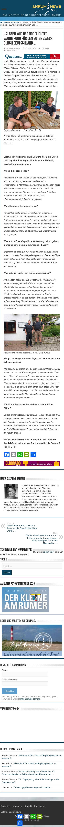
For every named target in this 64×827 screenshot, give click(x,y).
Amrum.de (17, 806)
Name (5, 670)
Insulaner (15, 22)
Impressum (39, 806)
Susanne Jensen (13, 48)
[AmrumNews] (32, 8)
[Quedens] (32, 56)
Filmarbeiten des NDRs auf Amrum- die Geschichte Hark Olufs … (22, 527)
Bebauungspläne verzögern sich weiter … (33, 787)
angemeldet (48, 552)
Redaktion (5, 806)
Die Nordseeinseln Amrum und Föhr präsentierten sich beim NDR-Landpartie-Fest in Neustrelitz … (41, 538)
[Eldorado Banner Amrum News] (32, 463)
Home (5, 22)
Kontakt (28, 806)
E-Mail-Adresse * (10, 679)
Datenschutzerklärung (30, 699)
